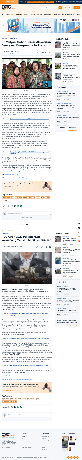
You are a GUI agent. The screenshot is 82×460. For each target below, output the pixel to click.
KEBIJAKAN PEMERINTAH (9, 39)
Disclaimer (44, 443)
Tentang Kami (45, 436)
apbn (38, 197)
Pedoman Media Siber (47, 440)
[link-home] (2, 14)
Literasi (32, 14)
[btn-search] (60, 7)
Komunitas (47, 14)
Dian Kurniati (9, 376)
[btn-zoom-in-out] (37, 52)
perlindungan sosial (29, 197)
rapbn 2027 (5, 398)
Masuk (77, 7)
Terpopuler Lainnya (72, 130)
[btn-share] (46, 52)
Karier (43, 447)
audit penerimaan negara (9, 401)
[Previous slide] (3, 25)
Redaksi (44, 438)
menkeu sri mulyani (8, 197)
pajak (12, 398)
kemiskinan (18, 197)
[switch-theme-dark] (65, 7)
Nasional (10, 36)
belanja (48, 197)
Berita (26, 14)
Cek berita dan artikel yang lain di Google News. (17, 178)
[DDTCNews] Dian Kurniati (10, 51)
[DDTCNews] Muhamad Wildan (12, 246)
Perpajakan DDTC (68, 14)
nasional (4, 200)
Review (39, 14)
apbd (42, 197)
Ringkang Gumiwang (12, 174)
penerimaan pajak (20, 398)
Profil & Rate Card (46, 449)
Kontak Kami (45, 445)
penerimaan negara (33, 398)
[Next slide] (78, 25)
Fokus (78, 14)
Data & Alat (56, 14)
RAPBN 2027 (5, 233)
